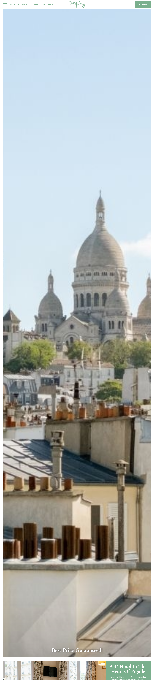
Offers (36, 5)
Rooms (12, 5)
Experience (47, 5)
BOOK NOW (143, 4)
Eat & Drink (24, 5)
